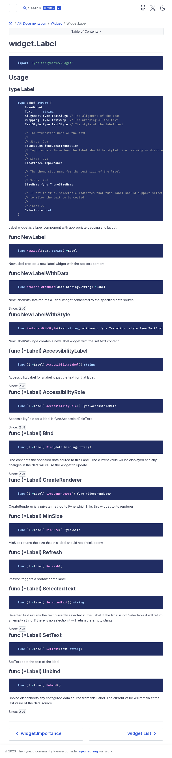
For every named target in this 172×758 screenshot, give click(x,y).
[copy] (158, 61)
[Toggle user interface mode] (163, 8)
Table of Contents (85, 31)
